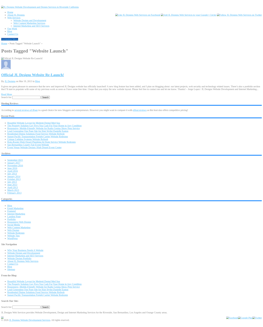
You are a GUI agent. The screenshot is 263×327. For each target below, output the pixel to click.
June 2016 (12, 168)
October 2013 (14, 179)
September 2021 (15, 160)
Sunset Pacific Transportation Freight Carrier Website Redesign (37, 136)
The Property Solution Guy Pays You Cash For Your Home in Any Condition (44, 125)
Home (10, 12)
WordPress (12, 238)
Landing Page (14, 216)
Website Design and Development (29, 20)
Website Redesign (16, 233)
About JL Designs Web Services (22, 261)
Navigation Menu (9, 39)
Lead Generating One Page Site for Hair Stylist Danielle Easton (37, 131)
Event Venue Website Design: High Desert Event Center (34, 147)
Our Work (12, 28)
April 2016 (12, 171)
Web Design (13, 230)
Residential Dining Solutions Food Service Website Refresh (36, 134)
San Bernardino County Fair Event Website (28, 144)
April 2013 (12, 187)
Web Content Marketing (18, 227)
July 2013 (12, 182)
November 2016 (15, 165)
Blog (9, 31)
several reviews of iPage (26, 110)
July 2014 (12, 173)
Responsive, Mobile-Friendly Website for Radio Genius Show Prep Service (43, 128)
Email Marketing (15, 208)
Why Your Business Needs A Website (25, 250)
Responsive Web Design (19, 222)
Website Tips (13, 235)
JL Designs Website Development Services (29, 320)
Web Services (13, 17)
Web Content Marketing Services (29, 23)
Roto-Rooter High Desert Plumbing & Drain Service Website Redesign (41, 142)
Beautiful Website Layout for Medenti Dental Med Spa (33, 123)
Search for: (6, 97)
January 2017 (13, 163)
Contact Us (12, 34)
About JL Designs (16, 15)
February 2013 (14, 193)
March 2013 (13, 190)
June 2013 (12, 184)
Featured (11, 211)
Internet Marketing (16, 214)
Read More (6, 94)
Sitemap (11, 269)
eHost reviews (140, 110)
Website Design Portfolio (19, 258)
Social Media (13, 224)
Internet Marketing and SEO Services (31, 26)
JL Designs (10, 81)
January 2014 (13, 176)
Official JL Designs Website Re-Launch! (32, 75)
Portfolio (11, 219)
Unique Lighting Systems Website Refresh (27, 139)
